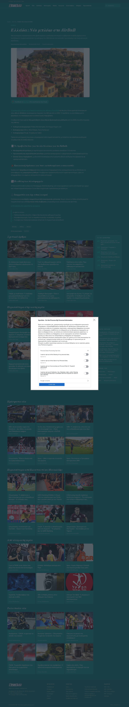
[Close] (95, 320)
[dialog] (64, 353)
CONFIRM (52, 384)
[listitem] (64, 351)
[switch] (86, 354)
